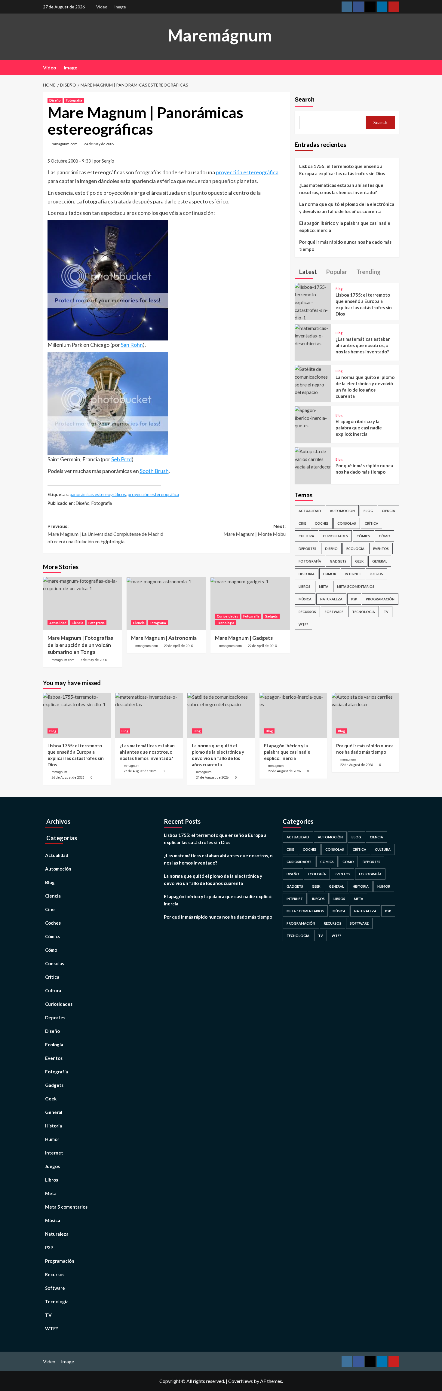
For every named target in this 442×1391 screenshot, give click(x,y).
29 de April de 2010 (178, 646)
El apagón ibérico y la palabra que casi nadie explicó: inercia (344, 226)
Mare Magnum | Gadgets (244, 638)
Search (305, 99)
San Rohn (132, 344)
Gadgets (271, 616)
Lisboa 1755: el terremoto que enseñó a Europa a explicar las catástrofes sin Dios (342, 169)
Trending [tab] (368, 271)
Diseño (55, 100)
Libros (304, 586)
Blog (339, 288)
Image (120, 6)
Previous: (105, 533)
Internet (353, 574)
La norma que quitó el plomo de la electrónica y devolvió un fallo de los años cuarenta (346, 207)
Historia (307, 574)
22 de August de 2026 (284, 771)
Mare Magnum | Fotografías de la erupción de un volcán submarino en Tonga (80, 645)
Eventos (381, 549)
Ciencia (77, 623)
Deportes (307, 549)
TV (386, 612)
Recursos (307, 612)
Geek (359, 561)
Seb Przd (121, 459)
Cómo (384, 536)
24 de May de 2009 (99, 144)
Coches (322, 523)
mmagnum (59, 772)
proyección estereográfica (247, 172)
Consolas (346, 523)
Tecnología (225, 623)
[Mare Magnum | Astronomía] (166, 603)
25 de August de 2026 (140, 771)
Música (305, 599)
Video (101, 6)
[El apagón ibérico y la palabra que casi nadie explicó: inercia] (313, 417)
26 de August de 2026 (67, 777)
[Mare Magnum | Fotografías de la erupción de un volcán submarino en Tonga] (82, 603)
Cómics (363, 536)
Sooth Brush (154, 471)
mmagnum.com (65, 144)
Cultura (306, 536)
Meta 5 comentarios (355, 586)
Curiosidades (227, 616)
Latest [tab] (307, 271)
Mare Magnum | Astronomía (164, 638)
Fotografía (74, 100)
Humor (329, 574)
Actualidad (57, 623)
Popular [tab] (336, 271)
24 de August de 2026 (212, 777)
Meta (323, 586)
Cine (302, 523)
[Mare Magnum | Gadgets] (250, 603)
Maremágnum (219, 35)
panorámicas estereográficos (98, 494)
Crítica (371, 523)
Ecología (355, 549)
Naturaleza (331, 599)
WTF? (303, 624)
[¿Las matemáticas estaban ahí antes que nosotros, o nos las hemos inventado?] (313, 335)
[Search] (395, 68)
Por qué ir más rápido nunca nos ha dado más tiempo (345, 245)
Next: (254, 530)
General (379, 561)
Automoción (342, 511)
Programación (380, 599)
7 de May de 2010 (93, 660)
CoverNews (240, 1381)
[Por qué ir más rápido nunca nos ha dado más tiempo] (313, 458)
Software (334, 612)
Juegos (376, 574)
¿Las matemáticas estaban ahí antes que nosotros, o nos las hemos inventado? (341, 188)
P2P (354, 599)
